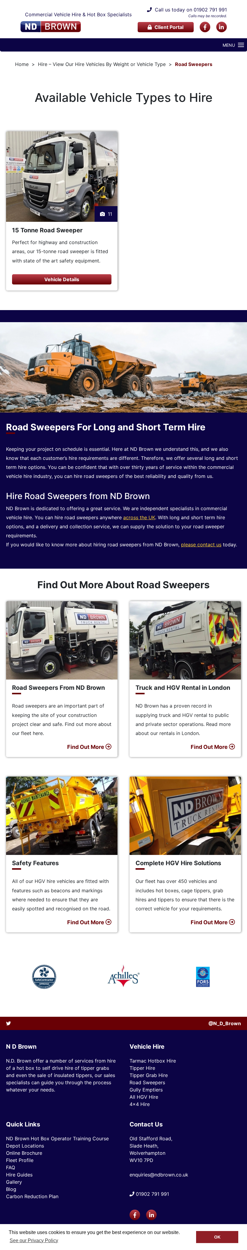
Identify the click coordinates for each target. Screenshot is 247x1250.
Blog (11, 1189)
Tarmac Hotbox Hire (153, 1061)
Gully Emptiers (146, 1090)
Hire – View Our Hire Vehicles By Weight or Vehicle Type (102, 64)
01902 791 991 (210, 10)
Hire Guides (19, 1175)
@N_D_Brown (224, 1023)
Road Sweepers (193, 64)
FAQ (10, 1167)
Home (22, 64)
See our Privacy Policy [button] (34, 1240)
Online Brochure (24, 1153)
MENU (229, 45)
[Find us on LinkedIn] (221, 27)
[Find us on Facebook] (205, 27)
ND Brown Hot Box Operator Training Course (57, 1138)
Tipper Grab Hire (149, 1075)
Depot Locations (25, 1146)
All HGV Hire (144, 1097)
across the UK (139, 517)
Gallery (14, 1182)
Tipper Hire (142, 1068)
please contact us (201, 545)
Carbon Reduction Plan (32, 1196)
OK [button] (217, 1237)
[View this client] (44, 977)
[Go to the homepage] (50, 26)
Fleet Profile (19, 1160)
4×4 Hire (140, 1104)
